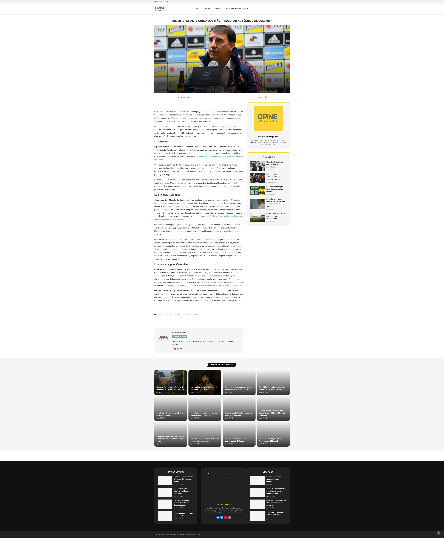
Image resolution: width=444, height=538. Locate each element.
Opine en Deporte (185, 97)
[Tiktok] (229, 517)
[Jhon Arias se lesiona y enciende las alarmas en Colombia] (204, 408)
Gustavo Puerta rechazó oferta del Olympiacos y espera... (183, 479)
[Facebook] (218, 517)
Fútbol (177, 314)
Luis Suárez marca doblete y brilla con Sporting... (181, 491)
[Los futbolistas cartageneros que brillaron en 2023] (257, 178)
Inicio (198, 8)
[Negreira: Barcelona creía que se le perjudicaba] (257, 166)
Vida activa (218, 8)
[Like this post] (158, 104)
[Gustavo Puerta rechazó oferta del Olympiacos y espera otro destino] (170, 382)
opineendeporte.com (193, 534)
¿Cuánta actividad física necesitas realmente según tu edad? (276, 491)
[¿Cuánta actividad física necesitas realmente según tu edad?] (257, 492)
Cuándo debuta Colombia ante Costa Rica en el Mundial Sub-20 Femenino (272, 413)
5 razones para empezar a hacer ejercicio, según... (275, 514)
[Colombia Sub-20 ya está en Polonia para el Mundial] (273, 434)
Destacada (167, 314)
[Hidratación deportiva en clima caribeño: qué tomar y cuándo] (257, 504)
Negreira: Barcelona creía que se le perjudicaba (274, 164)
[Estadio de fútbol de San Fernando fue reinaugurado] (257, 217)
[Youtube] (225, 517)
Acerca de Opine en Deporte (237, 8)
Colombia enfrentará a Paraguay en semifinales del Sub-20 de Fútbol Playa (170, 438)
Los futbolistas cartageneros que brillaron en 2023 (273, 176)
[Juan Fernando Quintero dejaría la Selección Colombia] (239, 408)
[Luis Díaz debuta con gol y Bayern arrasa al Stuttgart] (170, 408)
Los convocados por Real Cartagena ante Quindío (274, 189)
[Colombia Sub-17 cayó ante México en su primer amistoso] (204, 434)
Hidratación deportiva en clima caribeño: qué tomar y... (276, 503)
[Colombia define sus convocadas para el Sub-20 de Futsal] (239, 434)
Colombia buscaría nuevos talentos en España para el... (181, 503)
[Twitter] (221, 517)
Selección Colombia (191, 314)
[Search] (288, 9)
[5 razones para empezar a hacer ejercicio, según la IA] (257, 516)
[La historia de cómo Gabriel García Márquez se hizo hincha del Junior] (257, 204)
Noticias (207, 8)
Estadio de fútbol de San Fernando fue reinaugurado (276, 216)
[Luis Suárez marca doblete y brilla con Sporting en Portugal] (204, 382)
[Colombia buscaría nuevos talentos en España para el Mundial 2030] (239, 382)
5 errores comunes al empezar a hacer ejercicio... (274, 479)
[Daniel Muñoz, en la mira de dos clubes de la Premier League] (273, 382)
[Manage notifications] (438, 533)
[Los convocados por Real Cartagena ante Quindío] (257, 190)
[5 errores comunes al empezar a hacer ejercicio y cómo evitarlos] (257, 480)
